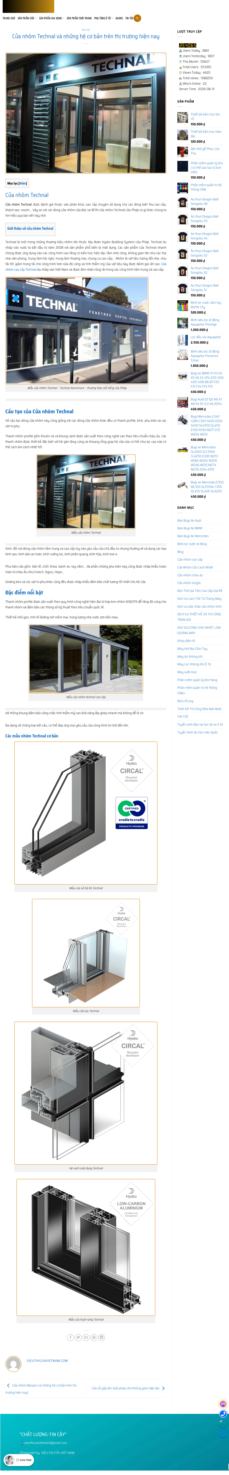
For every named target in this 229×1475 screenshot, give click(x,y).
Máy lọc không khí (190, 656)
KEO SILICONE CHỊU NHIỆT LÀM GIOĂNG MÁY (199, 630)
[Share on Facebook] (70, 1337)
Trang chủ (9, 18)
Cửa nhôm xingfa (189, 582)
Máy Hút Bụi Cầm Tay (192, 648)
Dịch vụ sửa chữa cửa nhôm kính (199, 606)
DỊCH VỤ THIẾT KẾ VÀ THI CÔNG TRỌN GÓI (199, 616)
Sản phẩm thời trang (79, 18)
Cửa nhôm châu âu (190, 575)
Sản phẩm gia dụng (50, 18)
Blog (180, 551)
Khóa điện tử (186, 640)
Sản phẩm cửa (26, 18)
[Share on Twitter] (78, 1337)
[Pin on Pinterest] (94, 1337)
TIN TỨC (129, 18)
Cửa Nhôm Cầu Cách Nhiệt (195, 567)
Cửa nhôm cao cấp (190, 559)
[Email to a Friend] (86, 1337)
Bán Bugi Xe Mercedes (193, 536)
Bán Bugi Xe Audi (189, 520)
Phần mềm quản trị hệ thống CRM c (197, 690)
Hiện (23, 183)
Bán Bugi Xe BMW (189, 528)
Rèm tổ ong (185, 701)
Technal (39, 736)
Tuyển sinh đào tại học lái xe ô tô (200, 724)
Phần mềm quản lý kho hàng (197, 680)
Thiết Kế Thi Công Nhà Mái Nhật (199, 708)
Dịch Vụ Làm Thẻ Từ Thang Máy (199, 598)
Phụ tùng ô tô (102, 18)
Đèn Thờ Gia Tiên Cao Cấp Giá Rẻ (199, 590)
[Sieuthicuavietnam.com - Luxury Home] (28, 6)
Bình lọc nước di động (192, 543)
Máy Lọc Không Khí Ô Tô (194, 664)
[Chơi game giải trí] (223, 1404)
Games (119, 18)
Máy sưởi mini (187, 672)
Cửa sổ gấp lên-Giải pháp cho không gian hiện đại (126, 1388)
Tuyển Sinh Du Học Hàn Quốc (197, 732)
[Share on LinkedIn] (101, 1337)
